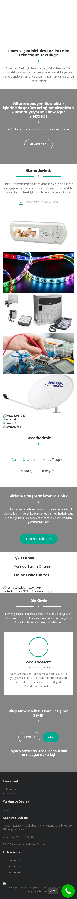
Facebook (14, 860)
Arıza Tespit (32, 202)
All (21, 202)
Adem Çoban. (44, 891)
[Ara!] (68, 891)
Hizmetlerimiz (11, 793)
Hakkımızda (10, 789)
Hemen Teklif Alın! (39, 539)
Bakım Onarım (50, 202)
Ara (51, 737)
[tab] (23, 458)
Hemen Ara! (38, 144)
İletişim (29, 737)
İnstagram (15, 866)
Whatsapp (14, 872)
